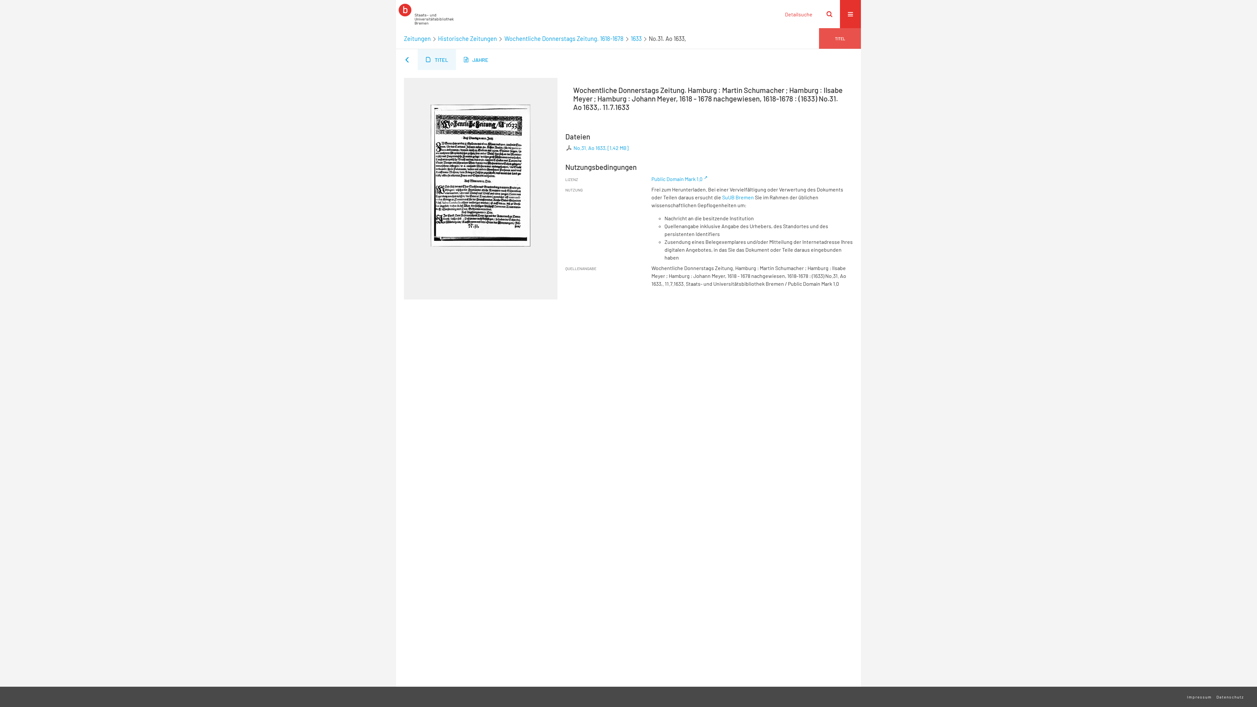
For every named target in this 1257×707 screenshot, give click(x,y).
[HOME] (426, 14)
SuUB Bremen (738, 197)
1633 (636, 38)
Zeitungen (417, 38)
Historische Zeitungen (467, 38)
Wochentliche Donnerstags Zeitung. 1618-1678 (564, 38)
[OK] (829, 14)
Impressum (1199, 697)
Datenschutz (1230, 697)
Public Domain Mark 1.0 (676, 179)
